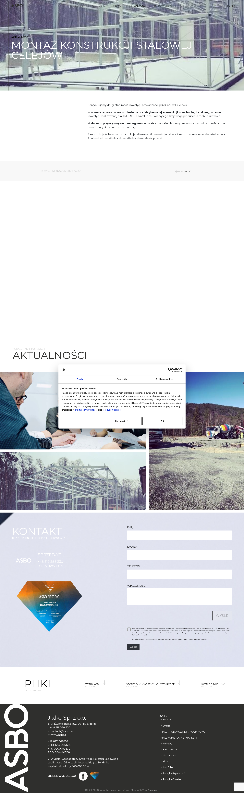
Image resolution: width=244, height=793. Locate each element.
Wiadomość (136, 585)
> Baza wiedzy (169, 749)
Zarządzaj (120, 421)
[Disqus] (122, 222)
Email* (132, 546)
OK (162, 421)
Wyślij (222, 616)
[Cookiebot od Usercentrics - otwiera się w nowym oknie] (170, 370)
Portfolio (98, 6)
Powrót (187, 171)
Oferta (78, 6)
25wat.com (153, 790)
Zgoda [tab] (80, 379)
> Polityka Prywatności (173, 773)
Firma (117, 6)
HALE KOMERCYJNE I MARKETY (179, 737)
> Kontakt (166, 743)
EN (234, 6)
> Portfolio (167, 767)
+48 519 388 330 (50, 562)
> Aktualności (168, 755)
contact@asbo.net (52, 566)
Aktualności (137, 6)
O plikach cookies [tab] (164, 379)
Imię (130, 527)
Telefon (133, 566)
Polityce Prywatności (86, 410)
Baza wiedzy (162, 6)
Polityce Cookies (112, 410)
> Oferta (165, 726)
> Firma (165, 761)
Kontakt (184, 6)
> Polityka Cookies (171, 779)
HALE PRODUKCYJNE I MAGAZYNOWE (183, 731)
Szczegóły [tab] (122, 379)
